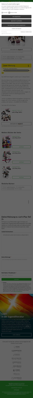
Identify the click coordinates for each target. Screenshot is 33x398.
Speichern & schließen (16, 21)
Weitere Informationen (16, 28)
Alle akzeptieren (16, 16)
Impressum (23, 32)
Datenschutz (28, 32)
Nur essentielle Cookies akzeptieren (16, 25)
